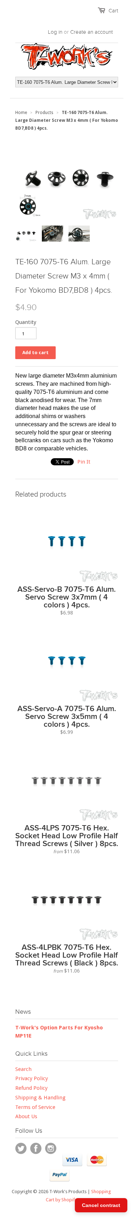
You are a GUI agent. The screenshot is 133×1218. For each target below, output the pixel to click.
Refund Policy (31, 1088)
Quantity (25, 322)
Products (44, 112)
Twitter (21, 1148)
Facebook (35, 1148)
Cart (113, 10)
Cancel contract (101, 1205)
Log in (55, 32)
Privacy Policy (31, 1078)
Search (23, 1069)
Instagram (50, 1148)
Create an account (91, 32)
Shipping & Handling (40, 1097)
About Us (26, 1116)
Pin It (83, 462)
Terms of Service (35, 1107)
